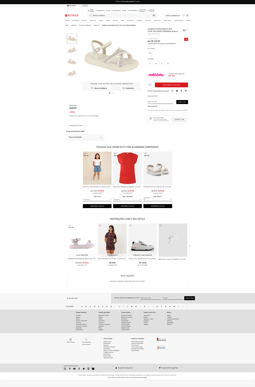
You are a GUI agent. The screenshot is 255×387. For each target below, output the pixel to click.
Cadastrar (189, 298)
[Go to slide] (109, 92)
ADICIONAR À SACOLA (97, 206)
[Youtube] (74, 369)
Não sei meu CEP (152, 106)
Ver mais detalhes (75, 125)
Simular (182, 102)
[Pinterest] (69, 369)
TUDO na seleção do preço (127, 2)
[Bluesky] (93, 369)
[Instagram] (65, 369)
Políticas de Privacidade (107, 375)
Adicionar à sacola (171, 85)
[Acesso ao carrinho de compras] (187, 16)
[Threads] (88, 369)
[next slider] (65, 246)
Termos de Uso (120, 375)
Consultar (179, 119)
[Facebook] (79, 369)
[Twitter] (83, 369)
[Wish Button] (150, 85)
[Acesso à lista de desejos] (183, 16)
